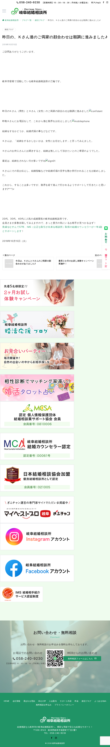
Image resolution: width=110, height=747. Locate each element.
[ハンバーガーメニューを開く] (4, 11)
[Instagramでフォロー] (107, 2)
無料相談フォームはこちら (81, 658)
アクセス (97, 3)
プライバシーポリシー (64, 705)
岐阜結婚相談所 (58, 743)
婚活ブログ (9, 29)
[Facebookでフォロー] (104, 2)
